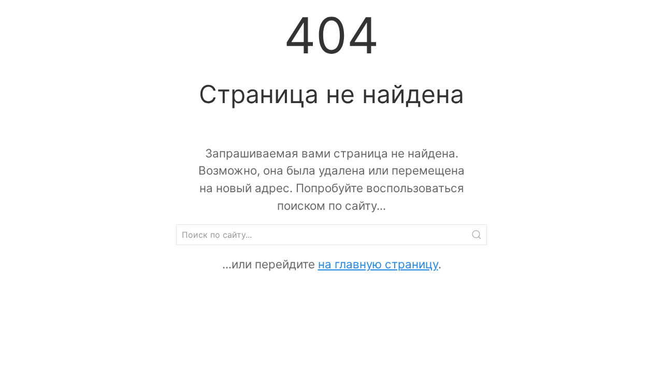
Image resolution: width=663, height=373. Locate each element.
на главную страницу (378, 264)
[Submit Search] (476, 234)
